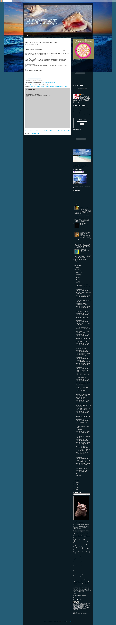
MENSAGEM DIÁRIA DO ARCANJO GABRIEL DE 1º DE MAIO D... (83, 464)
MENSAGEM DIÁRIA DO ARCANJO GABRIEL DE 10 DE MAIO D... (83, 404)
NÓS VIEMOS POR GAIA (81, 348)
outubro (77, 274)
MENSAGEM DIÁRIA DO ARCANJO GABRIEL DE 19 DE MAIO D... (83, 344)
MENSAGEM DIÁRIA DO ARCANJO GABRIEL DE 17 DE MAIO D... (83, 358)
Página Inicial (29, 35)
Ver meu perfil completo (78, 102)
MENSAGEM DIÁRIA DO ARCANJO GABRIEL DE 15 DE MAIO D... (83, 368)
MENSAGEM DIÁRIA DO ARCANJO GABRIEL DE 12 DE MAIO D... (83, 393)
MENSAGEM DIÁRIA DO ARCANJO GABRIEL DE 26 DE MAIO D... (83, 307)
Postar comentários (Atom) (34, 133)
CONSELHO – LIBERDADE (81, 390)
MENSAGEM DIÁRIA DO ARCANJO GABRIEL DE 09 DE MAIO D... (83, 412)
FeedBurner (85, 126)
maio (77, 282)
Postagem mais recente (31, 130)
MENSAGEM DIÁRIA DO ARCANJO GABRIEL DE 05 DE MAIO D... (83, 440)
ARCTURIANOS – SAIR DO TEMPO (83, 365)
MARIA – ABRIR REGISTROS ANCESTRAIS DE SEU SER (82, 398)
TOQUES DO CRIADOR (42, 35)
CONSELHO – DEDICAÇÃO (81, 356)
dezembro (78, 270)
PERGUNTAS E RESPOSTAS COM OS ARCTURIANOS (83, 324)
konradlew (60, 621)
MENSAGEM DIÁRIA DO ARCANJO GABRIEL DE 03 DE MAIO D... (83, 456)
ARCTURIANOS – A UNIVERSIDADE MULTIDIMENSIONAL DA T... (83, 409)
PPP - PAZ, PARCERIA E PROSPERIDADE (80, 243)
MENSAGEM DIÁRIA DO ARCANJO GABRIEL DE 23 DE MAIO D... (83, 327)
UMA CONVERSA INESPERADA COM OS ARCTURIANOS (83, 293)
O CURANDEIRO (79, 429)
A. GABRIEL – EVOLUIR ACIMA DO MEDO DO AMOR (83, 371)
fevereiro (78, 477)
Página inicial (48, 130)
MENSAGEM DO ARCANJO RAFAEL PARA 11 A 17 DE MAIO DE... (83, 395)
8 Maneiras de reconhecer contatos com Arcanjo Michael (85, 233)
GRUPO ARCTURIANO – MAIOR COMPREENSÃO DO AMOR (82, 318)
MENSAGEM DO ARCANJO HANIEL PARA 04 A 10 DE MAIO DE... (83, 435)
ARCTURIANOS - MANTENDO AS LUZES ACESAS (84, 250)
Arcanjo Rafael (33, 86)
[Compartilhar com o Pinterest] (47, 84)
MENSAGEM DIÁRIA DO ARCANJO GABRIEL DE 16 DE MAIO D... (83, 364)
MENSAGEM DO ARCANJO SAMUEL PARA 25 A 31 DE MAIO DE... (83, 304)
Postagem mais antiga (64, 130)
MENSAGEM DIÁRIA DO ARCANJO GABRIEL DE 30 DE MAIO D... (83, 287)
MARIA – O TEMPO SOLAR (81, 468)
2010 (76, 487)
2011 (76, 486)
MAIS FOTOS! (78, 337)
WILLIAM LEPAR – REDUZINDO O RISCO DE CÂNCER (82, 453)
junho (77, 280)
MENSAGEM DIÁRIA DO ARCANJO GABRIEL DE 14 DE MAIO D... (83, 380)
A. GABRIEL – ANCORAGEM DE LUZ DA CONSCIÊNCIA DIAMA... (83, 461)
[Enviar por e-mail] (42, 84)
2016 (76, 267)
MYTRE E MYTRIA (55, 35)
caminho (38, 86)
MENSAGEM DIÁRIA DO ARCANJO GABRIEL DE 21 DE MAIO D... (83, 335)
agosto (77, 277)
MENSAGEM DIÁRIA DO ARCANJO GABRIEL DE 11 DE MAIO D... (83, 401)
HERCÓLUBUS (83, 223)
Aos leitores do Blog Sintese (80, 259)
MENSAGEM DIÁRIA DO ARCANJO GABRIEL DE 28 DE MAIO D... (83, 296)
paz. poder (60, 86)
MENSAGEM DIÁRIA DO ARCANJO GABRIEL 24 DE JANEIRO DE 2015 (85, 207)
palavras (53, 86)
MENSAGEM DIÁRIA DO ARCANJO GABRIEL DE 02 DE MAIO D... (83, 458)
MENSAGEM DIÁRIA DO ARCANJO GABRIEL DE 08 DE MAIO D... (83, 417)
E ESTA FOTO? (79, 373)
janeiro (77, 478)
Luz (50, 86)
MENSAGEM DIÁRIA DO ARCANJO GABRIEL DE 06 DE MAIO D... (83, 432)
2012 (76, 484)
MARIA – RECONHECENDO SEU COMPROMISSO (82, 309)
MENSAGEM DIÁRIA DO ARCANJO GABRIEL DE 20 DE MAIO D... (83, 339)
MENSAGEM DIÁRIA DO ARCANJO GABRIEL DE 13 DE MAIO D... (83, 383)
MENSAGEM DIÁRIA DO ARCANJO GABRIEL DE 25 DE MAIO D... (83, 314)
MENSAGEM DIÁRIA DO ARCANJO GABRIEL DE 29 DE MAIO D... (83, 290)
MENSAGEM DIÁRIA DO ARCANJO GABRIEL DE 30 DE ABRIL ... (83, 471)
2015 (76, 269)
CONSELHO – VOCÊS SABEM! (82, 445)
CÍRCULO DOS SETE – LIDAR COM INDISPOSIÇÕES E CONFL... (83, 450)
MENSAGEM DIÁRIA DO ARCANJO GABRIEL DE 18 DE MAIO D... (83, 351)
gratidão (42, 86)
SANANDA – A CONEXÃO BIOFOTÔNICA (81, 425)
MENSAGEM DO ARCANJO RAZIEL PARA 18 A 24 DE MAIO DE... (83, 347)
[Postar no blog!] (43, 84)
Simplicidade (65, 86)
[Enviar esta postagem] (40, 84)
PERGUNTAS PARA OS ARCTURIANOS (80, 385)
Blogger (70, 621)
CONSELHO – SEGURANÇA (81, 316)
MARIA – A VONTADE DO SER (82, 422)
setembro (78, 275)
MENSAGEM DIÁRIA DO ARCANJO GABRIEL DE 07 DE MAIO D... (83, 420)
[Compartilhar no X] (45, 84)
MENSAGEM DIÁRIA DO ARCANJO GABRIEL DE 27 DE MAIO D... (83, 298)
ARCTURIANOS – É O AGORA (82, 341)
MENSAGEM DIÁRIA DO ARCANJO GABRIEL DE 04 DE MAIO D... (83, 443)
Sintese (82, 94)
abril (77, 473)
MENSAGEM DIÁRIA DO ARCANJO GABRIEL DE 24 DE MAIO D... (83, 321)
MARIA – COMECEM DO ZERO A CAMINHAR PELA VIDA (82, 332)
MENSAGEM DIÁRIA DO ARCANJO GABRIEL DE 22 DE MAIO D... (83, 329)
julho (77, 279)
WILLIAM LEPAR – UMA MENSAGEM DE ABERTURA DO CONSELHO (83, 415)
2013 (76, 482)
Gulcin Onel (46, 86)
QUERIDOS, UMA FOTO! (81, 377)
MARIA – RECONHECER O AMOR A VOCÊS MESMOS (83, 354)
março (77, 475)
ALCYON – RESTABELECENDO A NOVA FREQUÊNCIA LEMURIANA (83, 361)
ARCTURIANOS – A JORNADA (82, 311)
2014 (76, 480)
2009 (76, 489)
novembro (78, 272)
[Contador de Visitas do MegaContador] (77, 187)
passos (56, 86)
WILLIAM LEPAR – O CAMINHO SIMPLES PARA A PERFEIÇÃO (82, 447)
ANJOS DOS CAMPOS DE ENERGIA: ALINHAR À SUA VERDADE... (83, 375)
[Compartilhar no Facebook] (46, 84)
